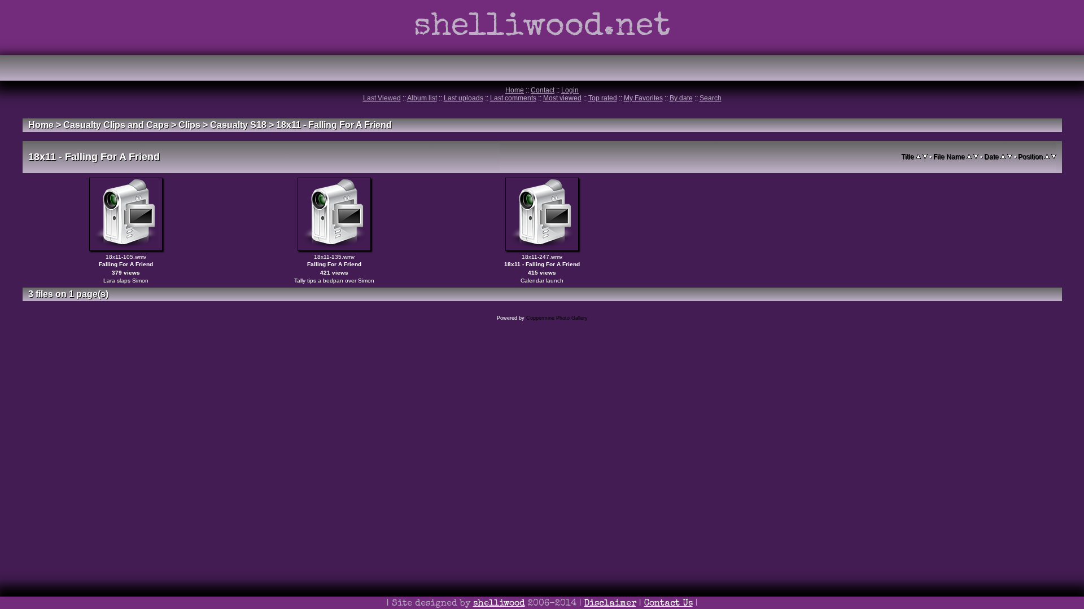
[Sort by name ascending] (969, 157)
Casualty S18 (238, 125)
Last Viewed (382, 98)
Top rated (602, 98)
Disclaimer (610, 603)
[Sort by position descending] (1053, 157)
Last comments (513, 98)
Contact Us (668, 603)
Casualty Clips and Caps (116, 125)
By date (681, 98)
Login (570, 90)
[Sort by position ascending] (1047, 157)
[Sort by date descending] (1009, 157)
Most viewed (562, 98)
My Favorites (643, 98)
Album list (422, 98)
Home (514, 90)
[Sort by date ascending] (1003, 157)
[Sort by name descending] (975, 157)
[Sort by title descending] (925, 157)
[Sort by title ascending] (918, 157)
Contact (542, 90)
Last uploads (463, 98)
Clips (189, 125)
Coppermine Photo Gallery (557, 318)
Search (711, 98)
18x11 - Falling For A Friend (334, 125)
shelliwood (499, 603)
